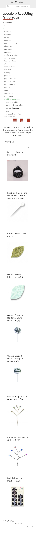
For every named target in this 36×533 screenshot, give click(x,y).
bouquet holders (12, 102)
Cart (12, 2)
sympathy (8, 93)
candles (7, 40)
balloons (8, 31)
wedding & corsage (12, 99)
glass (6, 64)
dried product (9, 58)
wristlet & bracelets (14, 114)
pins (7, 111)
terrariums (8, 96)
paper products (10, 78)
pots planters (9, 81)
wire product (9, 117)
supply (6, 28)
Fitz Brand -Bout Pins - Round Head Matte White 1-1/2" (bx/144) (17, 196)
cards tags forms (11, 43)
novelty (7, 73)
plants (5, 25)
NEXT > (29, 147)
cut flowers (7, 23)
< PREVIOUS (8, 142)
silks (6, 90)
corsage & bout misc (14, 105)
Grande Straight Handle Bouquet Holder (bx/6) (15, 359)
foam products (10, 61)
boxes (6, 37)
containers (8, 49)
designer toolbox (11, 55)
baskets (7, 34)
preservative (9, 84)
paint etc (7, 75)
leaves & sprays (12, 108)
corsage (7, 52)
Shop (21, 2)
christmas (8, 46)
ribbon (7, 87)
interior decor (9, 67)
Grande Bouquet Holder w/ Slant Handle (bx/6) (15, 318)
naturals (7, 70)
